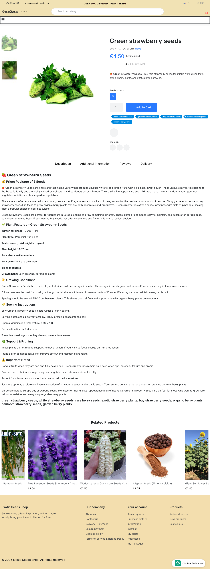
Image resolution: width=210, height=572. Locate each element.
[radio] (113, 96)
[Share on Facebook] (113, 147)
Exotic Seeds (10, 11)
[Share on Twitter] (120, 147)
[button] (205, 11)
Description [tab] (63, 163)
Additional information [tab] (95, 163)
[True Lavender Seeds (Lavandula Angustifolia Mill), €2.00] (52, 460)
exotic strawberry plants (196, 117)
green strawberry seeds (147, 117)
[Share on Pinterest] (126, 147)
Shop (24, 11)
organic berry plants (122, 122)
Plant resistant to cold (123, 117)
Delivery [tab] (146, 163)
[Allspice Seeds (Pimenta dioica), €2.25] (157, 460)
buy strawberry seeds (172, 117)
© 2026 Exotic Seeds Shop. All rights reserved (33, 560)
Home (138, 48)
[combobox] (107, 11)
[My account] (194, 12)
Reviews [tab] (125, 163)
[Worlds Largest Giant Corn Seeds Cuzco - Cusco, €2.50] (105, 460)
